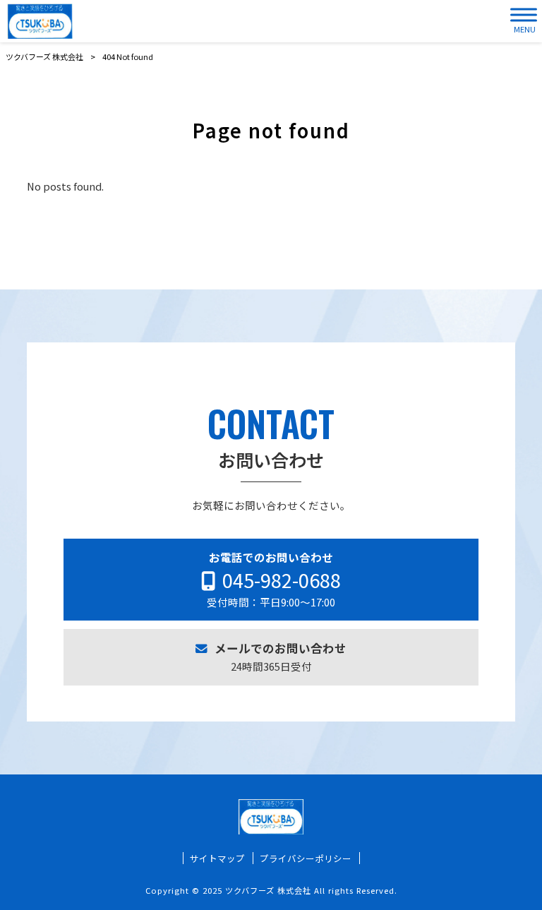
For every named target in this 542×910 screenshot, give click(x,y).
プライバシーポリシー (305, 858)
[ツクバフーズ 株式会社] (40, 21)
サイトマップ (217, 858)
